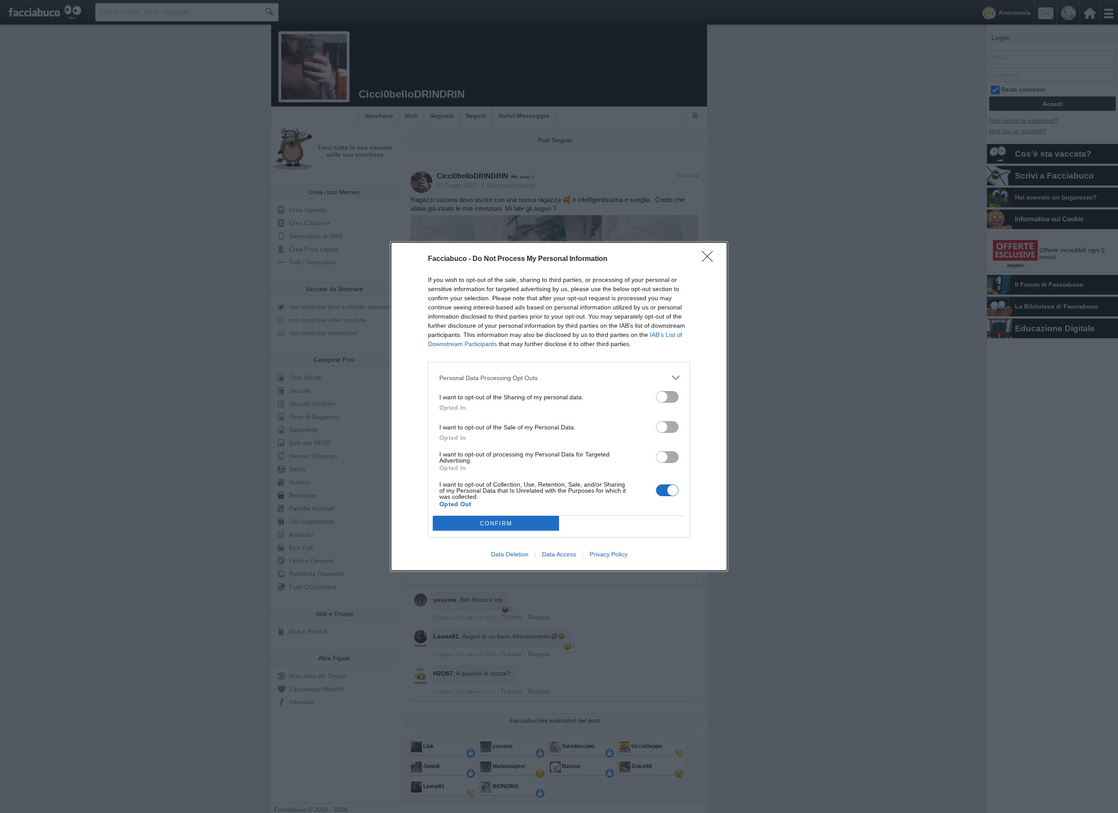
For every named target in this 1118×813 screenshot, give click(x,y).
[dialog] (559, 406)
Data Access (559, 554)
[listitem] (559, 377)
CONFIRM (496, 523)
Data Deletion (509, 554)
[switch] (667, 397)
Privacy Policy (609, 554)
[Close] (710, 259)
